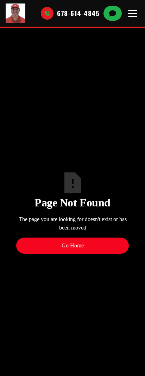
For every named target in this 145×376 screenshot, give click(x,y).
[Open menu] (132, 13)
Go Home (73, 245)
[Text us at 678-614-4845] (112, 13)
